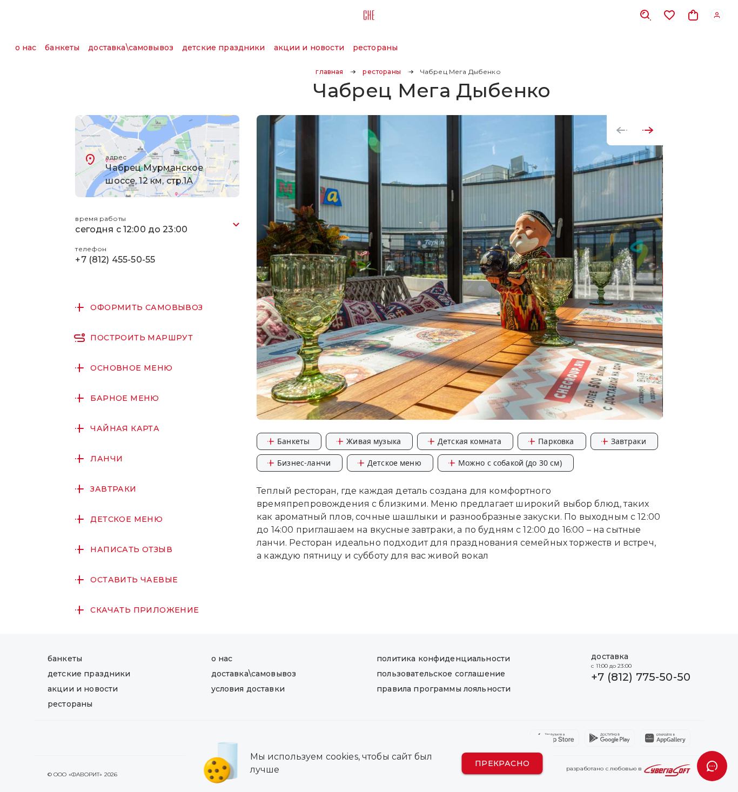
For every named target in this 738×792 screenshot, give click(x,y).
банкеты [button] (62, 47)
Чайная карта (124, 428)
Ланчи (106, 459)
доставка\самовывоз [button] (130, 47)
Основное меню (131, 368)
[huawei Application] (665, 738)
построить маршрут (141, 338)
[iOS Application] (554, 738)
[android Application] (610, 738)
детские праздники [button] (223, 47)
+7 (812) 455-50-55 (115, 259)
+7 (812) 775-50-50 (640, 676)
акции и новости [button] (309, 47)
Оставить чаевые (134, 580)
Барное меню (124, 398)
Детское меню (126, 519)
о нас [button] (26, 47)
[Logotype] (369, 15)
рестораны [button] (375, 47)
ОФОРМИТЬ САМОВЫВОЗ (146, 307)
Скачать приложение (144, 610)
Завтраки (113, 489)
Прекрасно (502, 763)
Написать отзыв (131, 549)
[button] (329, 71)
